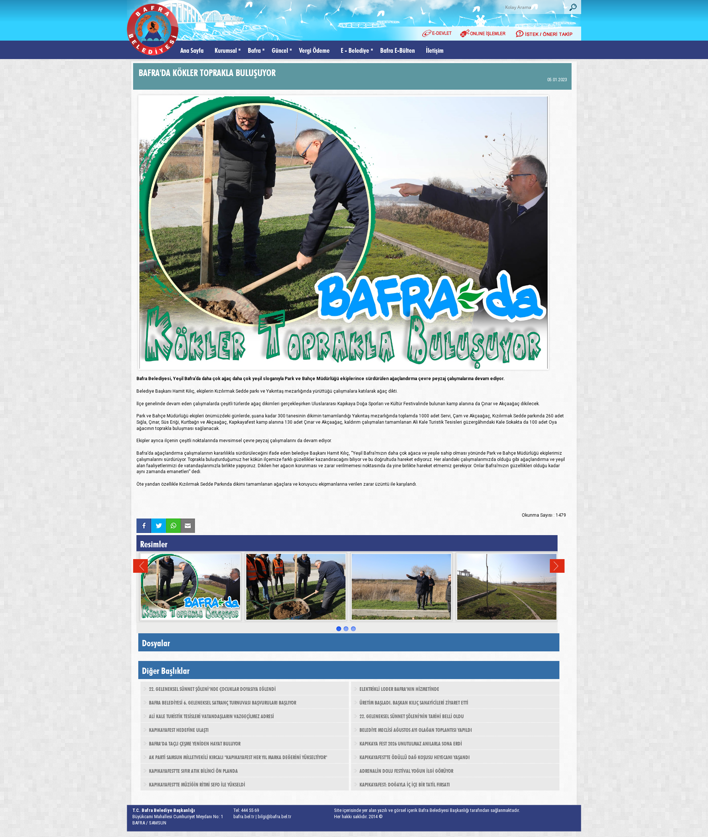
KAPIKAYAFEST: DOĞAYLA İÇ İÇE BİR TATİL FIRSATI (405, 783)
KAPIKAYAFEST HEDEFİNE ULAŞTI (179, 729)
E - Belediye (355, 49)
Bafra (254, 49)
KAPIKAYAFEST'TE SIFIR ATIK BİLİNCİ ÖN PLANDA (193, 770)
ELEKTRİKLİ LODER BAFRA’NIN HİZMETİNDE (399, 688)
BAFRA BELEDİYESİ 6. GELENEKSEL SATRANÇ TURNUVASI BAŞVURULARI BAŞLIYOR (222, 701)
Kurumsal (226, 49)
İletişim (435, 49)
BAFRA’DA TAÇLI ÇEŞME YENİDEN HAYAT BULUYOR (194, 742)
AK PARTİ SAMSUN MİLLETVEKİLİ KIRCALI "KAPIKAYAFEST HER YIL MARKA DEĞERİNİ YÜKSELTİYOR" (238, 756)
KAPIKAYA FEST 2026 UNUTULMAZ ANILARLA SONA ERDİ (411, 742)
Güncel (280, 49)
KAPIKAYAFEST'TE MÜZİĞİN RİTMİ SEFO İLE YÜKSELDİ (197, 783)
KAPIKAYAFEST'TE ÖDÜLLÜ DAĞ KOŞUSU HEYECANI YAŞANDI (415, 756)
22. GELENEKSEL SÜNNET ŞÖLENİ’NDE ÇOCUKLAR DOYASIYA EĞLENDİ (212, 688)
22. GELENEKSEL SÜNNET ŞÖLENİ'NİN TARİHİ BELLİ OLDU (412, 715)
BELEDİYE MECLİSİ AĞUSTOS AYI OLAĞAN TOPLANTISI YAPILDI (416, 729)
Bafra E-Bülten (397, 49)
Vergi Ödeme (314, 49)
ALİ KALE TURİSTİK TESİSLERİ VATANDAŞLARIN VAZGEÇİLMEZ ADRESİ (211, 715)
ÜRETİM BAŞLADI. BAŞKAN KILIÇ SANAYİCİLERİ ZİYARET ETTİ (414, 701)
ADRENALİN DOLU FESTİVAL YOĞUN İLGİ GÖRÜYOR (406, 770)
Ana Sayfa (192, 49)
